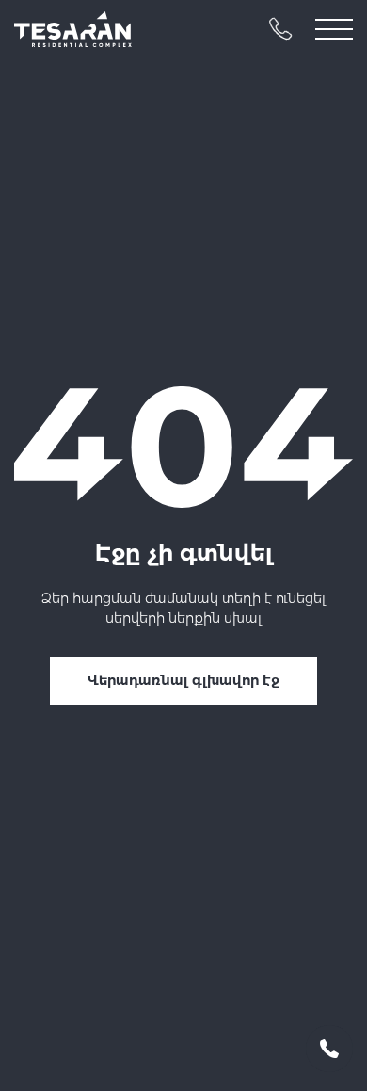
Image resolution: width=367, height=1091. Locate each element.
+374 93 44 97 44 (280, 29)
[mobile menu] (334, 29)
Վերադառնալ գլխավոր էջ (183, 680)
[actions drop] (329, 1048)
